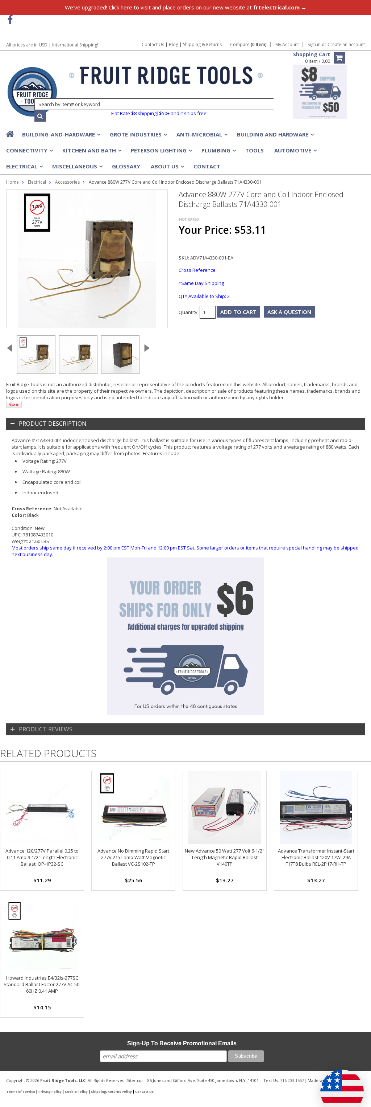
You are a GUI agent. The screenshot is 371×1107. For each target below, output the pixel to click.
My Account (287, 44)
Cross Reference (197, 270)
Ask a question (289, 311)
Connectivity (29, 152)
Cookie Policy (76, 1092)
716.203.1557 (292, 1080)
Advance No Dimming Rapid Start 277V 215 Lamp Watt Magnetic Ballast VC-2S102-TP (133, 857)
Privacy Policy (50, 1092)
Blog (173, 44)
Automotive (295, 152)
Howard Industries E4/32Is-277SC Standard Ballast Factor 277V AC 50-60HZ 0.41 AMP (42, 984)
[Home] (10, 134)
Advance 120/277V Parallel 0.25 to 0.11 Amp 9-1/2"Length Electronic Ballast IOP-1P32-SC (42, 857)
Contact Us (153, 44)
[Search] (40, 116)
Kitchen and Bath (91, 152)
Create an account (346, 44)
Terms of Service (20, 1092)
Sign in (314, 44)
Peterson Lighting (161, 152)
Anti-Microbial (201, 136)
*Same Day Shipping (201, 283)
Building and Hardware (275, 136)
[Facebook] (10, 20)
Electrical (24, 168)
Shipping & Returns (203, 44)
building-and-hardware (60, 136)
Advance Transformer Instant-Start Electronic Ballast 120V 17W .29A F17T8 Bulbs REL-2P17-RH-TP (316, 857)
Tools (254, 150)
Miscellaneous (76, 168)
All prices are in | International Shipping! (52, 45)
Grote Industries (138, 136)
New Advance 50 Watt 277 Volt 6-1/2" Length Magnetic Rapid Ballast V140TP (224, 857)
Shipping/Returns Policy (111, 1092)
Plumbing (218, 152)
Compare (248, 44)
